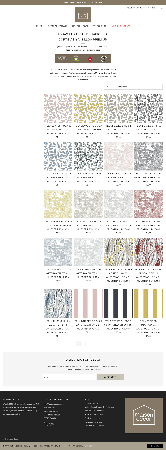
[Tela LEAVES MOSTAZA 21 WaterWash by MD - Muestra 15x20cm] (88, 108)
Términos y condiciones (94, 426)
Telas (85, 26)
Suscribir (109, 377)
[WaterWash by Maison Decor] (62, 59)
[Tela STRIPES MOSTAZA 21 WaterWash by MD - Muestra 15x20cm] (148, 303)
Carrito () (152, 8)
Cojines (40, 26)
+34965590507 (50, 408)
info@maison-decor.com (53, 404)
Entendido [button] (155, 446)
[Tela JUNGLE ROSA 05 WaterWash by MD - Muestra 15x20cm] (118, 156)
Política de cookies (92, 418)
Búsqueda (89, 400)
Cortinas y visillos (57, 26)
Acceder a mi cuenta (135, 8)
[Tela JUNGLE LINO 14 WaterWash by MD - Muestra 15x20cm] (88, 204)
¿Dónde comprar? (121, 26)
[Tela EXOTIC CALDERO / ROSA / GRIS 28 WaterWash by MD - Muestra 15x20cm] (148, 252)
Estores (76, 26)
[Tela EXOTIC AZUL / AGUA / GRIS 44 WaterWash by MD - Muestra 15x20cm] (58, 303)
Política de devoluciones (94, 414)
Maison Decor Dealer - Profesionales (99, 407)
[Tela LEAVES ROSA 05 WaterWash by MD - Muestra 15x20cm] (58, 108)
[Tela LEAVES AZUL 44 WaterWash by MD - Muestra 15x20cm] (58, 156)
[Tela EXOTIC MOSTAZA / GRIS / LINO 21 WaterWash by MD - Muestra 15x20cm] (118, 252)
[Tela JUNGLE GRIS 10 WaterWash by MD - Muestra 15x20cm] (118, 204)
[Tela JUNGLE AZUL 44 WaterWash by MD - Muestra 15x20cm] (58, 252)
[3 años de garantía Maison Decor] (104, 59)
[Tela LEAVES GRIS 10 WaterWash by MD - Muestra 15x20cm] (148, 108)
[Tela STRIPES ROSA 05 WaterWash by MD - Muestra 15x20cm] (88, 303)
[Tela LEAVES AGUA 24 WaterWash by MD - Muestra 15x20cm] (88, 156)
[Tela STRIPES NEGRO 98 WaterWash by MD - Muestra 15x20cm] (118, 303)
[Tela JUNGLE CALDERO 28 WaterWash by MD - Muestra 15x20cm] (148, 204)
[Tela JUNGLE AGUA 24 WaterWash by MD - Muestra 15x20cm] (88, 252)
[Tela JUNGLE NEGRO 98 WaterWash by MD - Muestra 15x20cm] (148, 156)
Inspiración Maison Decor (95, 411)
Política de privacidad (93, 422)
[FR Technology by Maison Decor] (90, 59)
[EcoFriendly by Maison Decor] (76, 59)
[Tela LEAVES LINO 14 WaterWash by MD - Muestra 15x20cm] (118, 108)
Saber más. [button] (88, 446)
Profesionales (100, 26)
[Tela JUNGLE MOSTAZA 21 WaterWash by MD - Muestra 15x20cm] (58, 204)
